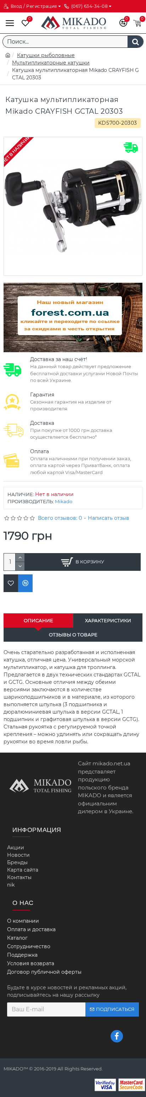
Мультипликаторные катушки (51, 63)
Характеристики (108, 620)
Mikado (63, 501)
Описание (38, 620)
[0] (23, 22)
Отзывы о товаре (73, 634)
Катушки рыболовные (46, 55)
